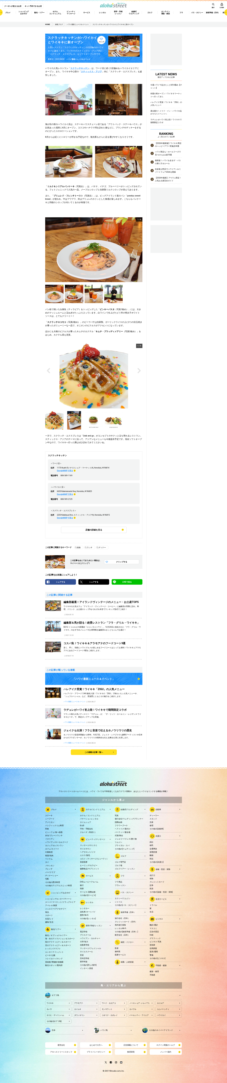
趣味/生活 (49, 922)
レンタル (89, 902)
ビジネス (159, 919)
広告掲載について (130, 1045)
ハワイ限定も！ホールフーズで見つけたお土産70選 (168, 153)
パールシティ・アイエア (139, 1015)
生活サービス (161, 899)
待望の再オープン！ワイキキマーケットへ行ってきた (166, 94)
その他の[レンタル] (88, 918)
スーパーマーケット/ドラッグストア (60, 902)
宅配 (47, 879)
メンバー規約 (165, 1052)
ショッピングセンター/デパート (58, 899)
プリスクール (85, 935)
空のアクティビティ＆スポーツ (58, 945)
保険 (151, 879)
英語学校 (83, 932)
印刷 (151, 935)
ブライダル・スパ (122, 845)
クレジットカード (157, 882)
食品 (47, 912)
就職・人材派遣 (127, 962)
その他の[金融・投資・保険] (161, 892)
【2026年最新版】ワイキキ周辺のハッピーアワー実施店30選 (168, 144)
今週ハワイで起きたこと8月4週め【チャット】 (166, 86)
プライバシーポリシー (96, 1052)
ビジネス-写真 (155, 942)
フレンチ (49, 869)
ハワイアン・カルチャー (90, 938)
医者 (116, 948)
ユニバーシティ (163, 1009)
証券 (151, 885)
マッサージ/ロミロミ (88, 845)
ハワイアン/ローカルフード (56, 842)
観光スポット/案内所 (54, 965)
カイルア (160, 1003)
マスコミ (153, 928)
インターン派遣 (86, 968)
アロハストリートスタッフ (61, 1052)
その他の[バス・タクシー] (125, 905)
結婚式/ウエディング (129, 809)
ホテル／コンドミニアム (90, 815)
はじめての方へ (96, 1045)
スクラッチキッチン (79, 68)
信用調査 (153, 948)
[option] (93, 249)
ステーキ (49, 815)
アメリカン (49, 822)
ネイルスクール (86, 952)
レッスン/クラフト (53, 949)
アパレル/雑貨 (51, 905)
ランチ (89, 547)
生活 (151, 912)
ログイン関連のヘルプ (165, 1045)
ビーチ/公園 (50, 955)
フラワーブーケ (121, 825)
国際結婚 (118, 822)
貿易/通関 (154, 952)
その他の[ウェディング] (124, 849)
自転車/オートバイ (88, 912)
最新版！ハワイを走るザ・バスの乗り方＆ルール (168, 161)
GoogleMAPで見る (65, 471)
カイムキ (77, 1009)
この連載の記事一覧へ (94, 752)
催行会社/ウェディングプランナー (129, 819)
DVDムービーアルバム (89, 882)
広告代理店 (154, 932)
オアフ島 (55, 995)
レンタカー (84, 908)
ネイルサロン (85, 849)
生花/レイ (49, 919)
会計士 (152, 875)
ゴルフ (123, 856)
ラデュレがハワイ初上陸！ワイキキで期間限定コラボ (166, 121)
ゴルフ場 (118, 865)
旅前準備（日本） (128, 912)
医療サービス (120, 955)
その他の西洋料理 (52, 882)
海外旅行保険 (120, 925)
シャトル (118, 902)
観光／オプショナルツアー (56, 935)
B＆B (82, 825)
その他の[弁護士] (157, 862)
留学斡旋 (83, 962)
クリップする (121, 562)
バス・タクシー (127, 892)
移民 (151, 845)
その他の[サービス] (88, 895)
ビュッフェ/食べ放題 (54, 832)
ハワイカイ (161, 1015)
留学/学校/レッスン (94, 926)
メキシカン (49, 866)
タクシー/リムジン (122, 898)
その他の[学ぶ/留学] (88, 965)
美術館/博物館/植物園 (54, 962)
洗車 (151, 822)
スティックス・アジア (91, 71)
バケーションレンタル (89, 819)
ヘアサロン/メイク (88, 852)
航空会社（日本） (122, 935)
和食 (47, 829)
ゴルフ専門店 (120, 862)
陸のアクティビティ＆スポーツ (58, 942)
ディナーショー (51, 875)
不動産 (152, 975)
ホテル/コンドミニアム (95, 809)
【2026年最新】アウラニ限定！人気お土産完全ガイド (168, 179)
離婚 (151, 855)
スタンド (153, 819)
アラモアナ (78, 1003)
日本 (53, 1030)
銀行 (82, 885)
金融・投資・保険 (163, 869)
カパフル (132, 1009)
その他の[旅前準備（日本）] (126, 932)
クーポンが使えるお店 (12, 6)
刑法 (151, 859)
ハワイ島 (104, 1030)
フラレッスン (120, 885)
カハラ (49, 1009)
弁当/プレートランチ (54, 835)
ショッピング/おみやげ (60, 893)
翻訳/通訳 (154, 925)
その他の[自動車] (157, 829)
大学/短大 (84, 942)
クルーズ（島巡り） (88, 832)
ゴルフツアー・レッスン (125, 869)
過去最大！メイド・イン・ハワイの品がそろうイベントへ (166, 112)
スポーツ (49, 915)
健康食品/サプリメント (89, 869)
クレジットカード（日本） (126, 922)
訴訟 (151, 842)
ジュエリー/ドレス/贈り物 (126, 839)
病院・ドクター (127, 942)
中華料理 (49, 852)
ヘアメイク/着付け (122, 829)
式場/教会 (119, 835)
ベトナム (49, 859)
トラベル (153, 905)
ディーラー (154, 815)
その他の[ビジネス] (157, 958)
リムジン (118, 842)
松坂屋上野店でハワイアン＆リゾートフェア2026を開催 (168, 170)
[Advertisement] (166, 238)
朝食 (79, 547)
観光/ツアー (56, 929)
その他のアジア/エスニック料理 (58, 885)
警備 (151, 955)
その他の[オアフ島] (54, 1021)
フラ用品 (118, 882)
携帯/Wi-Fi (84, 915)
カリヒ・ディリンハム (55, 1015)
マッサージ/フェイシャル (90, 948)
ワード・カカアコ (109, 1003)
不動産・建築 (161, 965)
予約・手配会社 (86, 829)
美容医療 (83, 862)
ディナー (102, 547)
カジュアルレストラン (54, 845)
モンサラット (107, 1009)
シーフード (49, 819)
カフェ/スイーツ (52, 849)
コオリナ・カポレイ (110, 1015)
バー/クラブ (50, 872)
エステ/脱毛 (85, 855)
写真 (116, 815)
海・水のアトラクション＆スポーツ (60, 939)
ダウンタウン (79, 1015)
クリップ (101, 42)
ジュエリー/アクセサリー (55, 909)
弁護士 (158, 836)
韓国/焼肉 (49, 856)
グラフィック (155, 938)
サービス (89, 876)
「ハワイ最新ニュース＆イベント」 (94, 678)
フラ (122, 876)
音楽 (82, 955)
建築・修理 (154, 971)
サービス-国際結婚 (87, 892)
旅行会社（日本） (122, 918)
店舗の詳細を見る (93, 530)
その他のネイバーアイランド (161, 1030)
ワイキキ (50, 1003)
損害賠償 (153, 852)
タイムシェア (85, 822)
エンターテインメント (54, 952)
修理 (151, 825)
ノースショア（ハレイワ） (139, 1003)
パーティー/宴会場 (122, 832)
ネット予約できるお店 (33, 6)
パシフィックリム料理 (54, 825)
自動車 (158, 809)
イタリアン (49, 839)
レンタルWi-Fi (120, 928)
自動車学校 (84, 945)
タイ (47, 862)
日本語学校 (84, 958)
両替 (82, 889)
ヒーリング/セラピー (88, 865)
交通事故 (153, 849)
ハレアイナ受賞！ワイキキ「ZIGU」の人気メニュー (166, 103)
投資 (151, 889)
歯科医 (117, 951)
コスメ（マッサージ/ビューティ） (94, 859)
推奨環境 (131, 1052)
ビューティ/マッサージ (95, 839)
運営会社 (61, 1045)
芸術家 (152, 945)
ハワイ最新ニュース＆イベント (79, 59)
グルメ (54, 809)
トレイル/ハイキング (54, 959)
